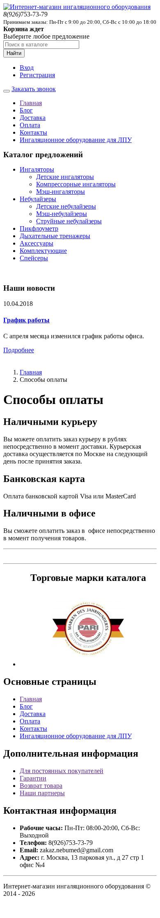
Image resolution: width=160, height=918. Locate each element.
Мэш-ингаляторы (60, 191)
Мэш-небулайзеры (61, 213)
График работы (26, 320)
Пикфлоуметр (39, 228)
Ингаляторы (37, 169)
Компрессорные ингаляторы (76, 184)
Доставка (33, 117)
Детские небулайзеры (66, 206)
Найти (14, 53)
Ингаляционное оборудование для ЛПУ (76, 139)
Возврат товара (41, 785)
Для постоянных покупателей (61, 770)
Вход (27, 67)
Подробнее (18, 350)
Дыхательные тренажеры (55, 235)
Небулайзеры (38, 198)
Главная (31, 102)
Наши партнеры (42, 792)
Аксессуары (36, 243)
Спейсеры (34, 258)
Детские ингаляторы (65, 176)
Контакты (33, 132)
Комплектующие (43, 250)
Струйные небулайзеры (69, 221)
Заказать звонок (33, 88)
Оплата (30, 125)
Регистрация (37, 74)
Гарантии (33, 778)
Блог (26, 110)
